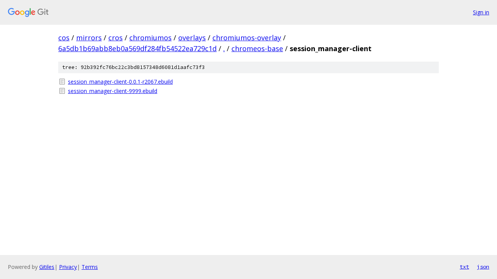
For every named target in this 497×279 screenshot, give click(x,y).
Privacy (68, 266)
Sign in (481, 12)
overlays (192, 37)
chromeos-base (257, 48)
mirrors (89, 37)
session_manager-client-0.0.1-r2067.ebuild (120, 81)
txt (464, 266)
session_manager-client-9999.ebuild (112, 91)
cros (115, 37)
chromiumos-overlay (246, 37)
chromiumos (150, 37)
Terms (90, 266)
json (483, 266)
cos (64, 37)
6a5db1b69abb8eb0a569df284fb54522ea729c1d (137, 48)
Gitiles (46, 266)
